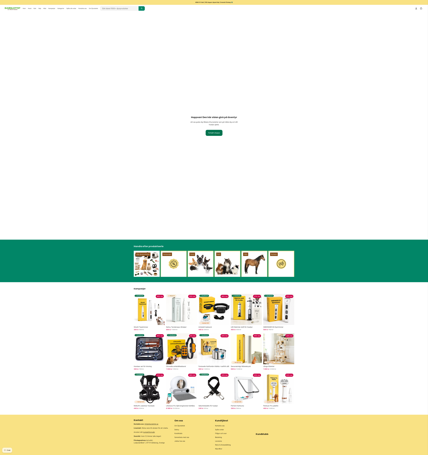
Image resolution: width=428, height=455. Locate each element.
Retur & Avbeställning (223, 445)
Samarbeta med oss (181, 437)
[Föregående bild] (137, 309)
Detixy (176, 430)
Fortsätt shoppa (214, 133)
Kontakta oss (219, 426)
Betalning (218, 437)
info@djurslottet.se (151, 424)
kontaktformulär (149, 432)
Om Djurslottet (179, 426)
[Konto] (416, 8)
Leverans (218, 441)
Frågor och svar (221, 433)
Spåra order (219, 430)
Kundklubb (178, 433)
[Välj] (161, 321)
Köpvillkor (218, 449)
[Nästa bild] (161, 309)
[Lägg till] (194, 321)
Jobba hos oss (179, 441)
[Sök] (142, 8)
